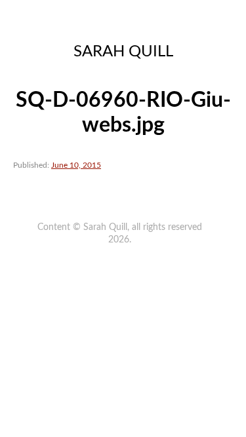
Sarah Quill (123, 52)
